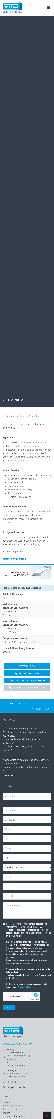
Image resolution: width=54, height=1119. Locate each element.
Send (9, 1007)
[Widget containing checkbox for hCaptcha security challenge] (21, 996)
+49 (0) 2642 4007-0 (16, 1082)
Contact (6, 1102)
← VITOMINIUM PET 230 (15, 703)
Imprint (6, 1113)
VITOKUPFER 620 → (41, 709)
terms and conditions (13, 1105)
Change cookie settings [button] (14, 1116)
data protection (10, 1109)
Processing (8, 522)
